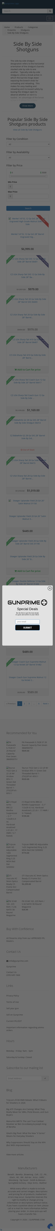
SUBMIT (27, 627)
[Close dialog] (50, 588)
